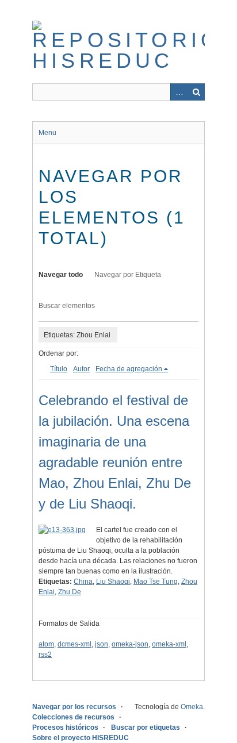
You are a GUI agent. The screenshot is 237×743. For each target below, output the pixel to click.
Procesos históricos (65, 727)
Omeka (192, 707)
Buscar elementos (67, 306)
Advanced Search (179, 92)
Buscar (196, 92)
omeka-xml (169, 644)
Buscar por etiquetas (145, 727)
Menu (47, 133)
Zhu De (69, 592)
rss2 (45, 654)
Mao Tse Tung (155, 582)
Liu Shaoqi (113, 582)
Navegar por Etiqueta (127, 275)
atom (46, 644)
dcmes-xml (74, 644)
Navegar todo (61, 275)
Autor (81, 369)
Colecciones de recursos (73, 717)
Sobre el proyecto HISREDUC (80, 738)
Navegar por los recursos (74, 707)
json (101, 644)
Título (58, 369)
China (83, 582)
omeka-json (130, 644)
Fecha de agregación (128, 369)
